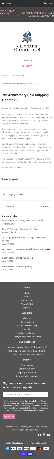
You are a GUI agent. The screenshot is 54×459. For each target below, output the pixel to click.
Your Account (27, 300)
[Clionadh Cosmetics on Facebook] (39, 435)
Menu (8, 3)
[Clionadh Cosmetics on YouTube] (48, 435)
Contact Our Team (27, 369)
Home (4, 75)
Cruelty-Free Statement (27, 333)
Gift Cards (27, 308)
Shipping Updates (15, 194)
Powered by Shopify (39, 443)
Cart (50, 3)
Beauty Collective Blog (27, 326)
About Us (27, 318)
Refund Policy (41, 427)
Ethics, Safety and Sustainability (27, 337)
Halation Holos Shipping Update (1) (18, 266)
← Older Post (8, 206)
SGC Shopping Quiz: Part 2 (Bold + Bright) (27, 351)
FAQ (27, 293)
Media (27, 329)
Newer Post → (45, 206)
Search (27, 296)
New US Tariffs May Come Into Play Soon (20, 229)
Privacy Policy (18, 430)
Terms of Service (11, 427)
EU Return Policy (32, 430)
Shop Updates (18, 75)
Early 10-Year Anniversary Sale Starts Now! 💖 (22, 220)
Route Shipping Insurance (27, 376)
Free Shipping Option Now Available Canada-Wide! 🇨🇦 (26, 249)
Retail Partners (27, 322)
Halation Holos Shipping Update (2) (18, 258)
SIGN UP (9, 416)
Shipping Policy (27, 427)
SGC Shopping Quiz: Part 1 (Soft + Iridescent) (27, 347)
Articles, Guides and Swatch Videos (27, 355)
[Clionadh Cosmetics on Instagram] (44, 435)
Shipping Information (27, 372)
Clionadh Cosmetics (20, 443)
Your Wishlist (27, 304)
